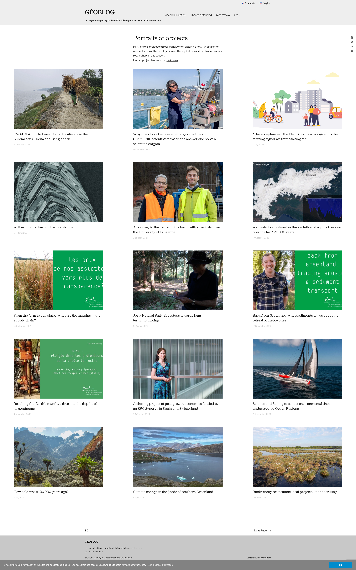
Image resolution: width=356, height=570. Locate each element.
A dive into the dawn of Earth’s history (43, 227)
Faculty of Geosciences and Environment (113, 557)
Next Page (262, 530)
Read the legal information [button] (160, 565)
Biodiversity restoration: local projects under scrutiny (295, 492)
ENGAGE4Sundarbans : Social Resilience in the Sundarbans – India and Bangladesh (51, 136)
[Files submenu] (239, 15)
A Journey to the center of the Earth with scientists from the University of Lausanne (176, 229)
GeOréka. (172, 60)
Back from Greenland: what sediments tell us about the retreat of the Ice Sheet (295, 317)
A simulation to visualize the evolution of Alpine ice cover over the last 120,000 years (297, 229)
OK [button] (340, 565)
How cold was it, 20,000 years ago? (41, 492)
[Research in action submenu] (187, 15)
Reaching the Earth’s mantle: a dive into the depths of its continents (55, 406)
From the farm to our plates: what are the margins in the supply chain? (57, 317)
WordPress (265, 557)
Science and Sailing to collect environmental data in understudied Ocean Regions (293, 406)
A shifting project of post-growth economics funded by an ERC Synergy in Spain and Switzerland (176, 406)
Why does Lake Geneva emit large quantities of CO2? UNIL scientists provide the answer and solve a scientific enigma (174, 139)
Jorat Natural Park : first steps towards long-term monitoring (167, 317)
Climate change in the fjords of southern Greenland (173, 492)
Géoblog (100, 12)
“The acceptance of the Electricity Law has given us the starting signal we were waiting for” (295, 136)
